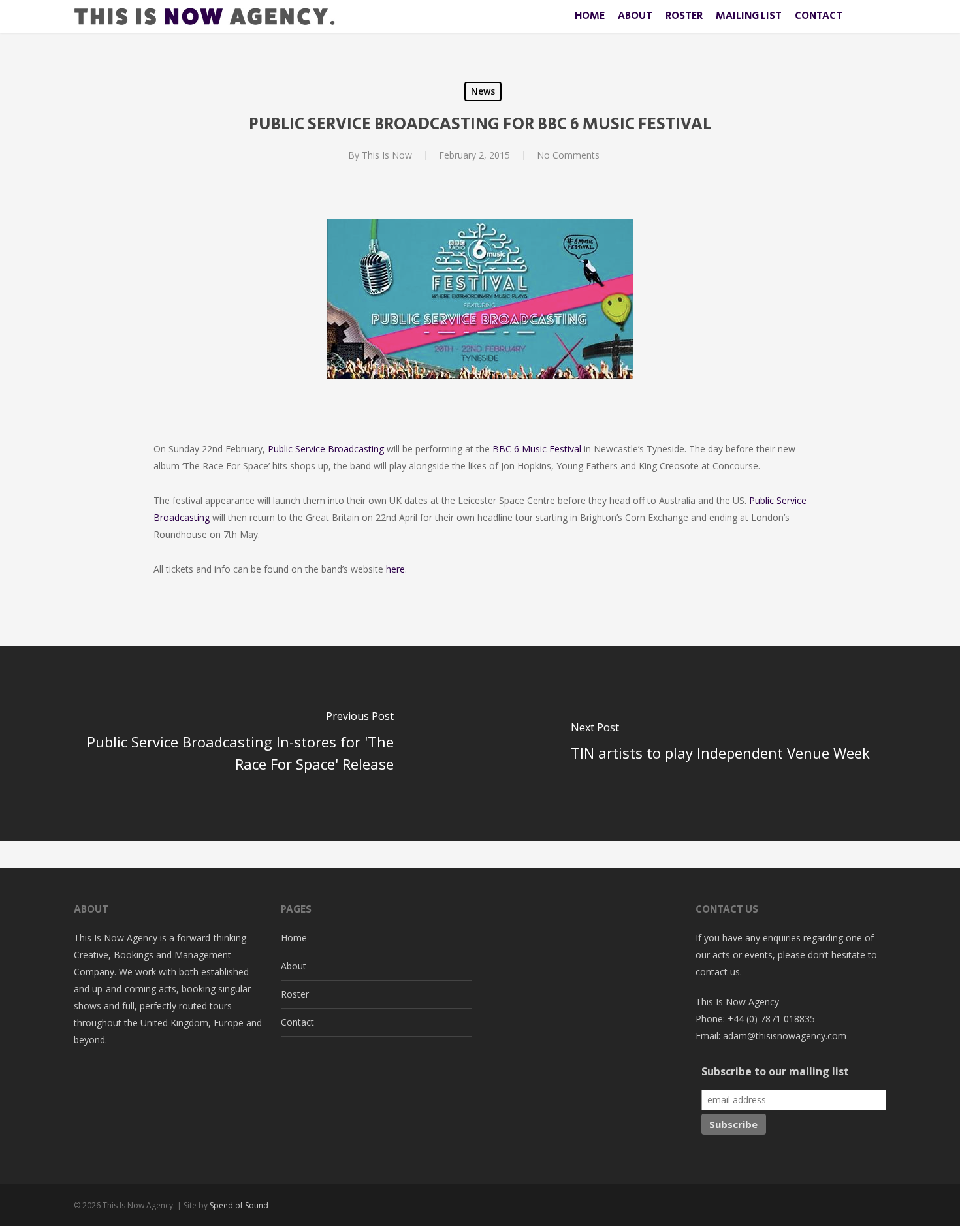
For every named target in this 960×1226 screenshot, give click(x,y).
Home (294, 938)
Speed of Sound (239, 1205)
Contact (297, 1022)
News (483, 91)
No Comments (568, 155)
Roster (295, 994)
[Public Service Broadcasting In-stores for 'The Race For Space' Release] (240, 743)
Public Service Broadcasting (326, 449)
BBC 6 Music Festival (536, 449)
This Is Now (387, 155)
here (395, 569)
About (293, 966)
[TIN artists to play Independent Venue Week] (720, 743)
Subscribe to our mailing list (775, 1071)
